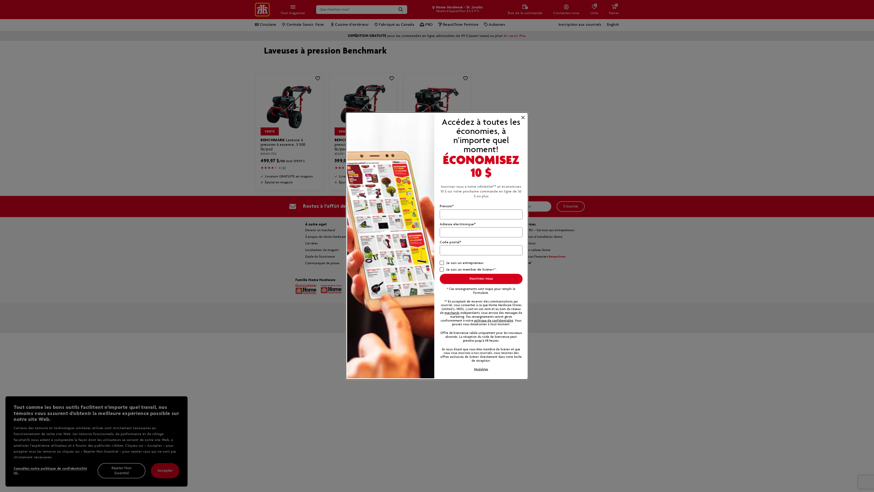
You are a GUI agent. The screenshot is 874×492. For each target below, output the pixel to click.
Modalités (481, 370)
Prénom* (447, 206)
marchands (452, 313)
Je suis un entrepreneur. (465, 263)
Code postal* (451, 242)
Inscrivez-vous (481, 278)
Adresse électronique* (458, 224)
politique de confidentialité (493, 321)
